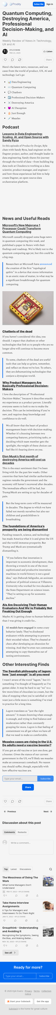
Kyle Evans (15, 50)
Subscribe (38, 4)
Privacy (28, 991)
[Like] (5, 60)
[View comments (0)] (13, 60)
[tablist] (15, 832)
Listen (49, 51)
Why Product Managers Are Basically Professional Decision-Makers (25, 386)
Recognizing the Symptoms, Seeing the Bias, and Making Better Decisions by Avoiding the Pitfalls (20, 937)
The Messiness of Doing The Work (20, 879)
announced (46, 264)
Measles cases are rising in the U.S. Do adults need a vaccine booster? (27, 743)
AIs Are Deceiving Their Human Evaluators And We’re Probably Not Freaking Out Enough (27, 608)
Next (46, 811)
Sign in (49, 4)
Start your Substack (20, 1001)
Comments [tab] (9, 832)
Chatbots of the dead (17, 331)
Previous (11, 811)
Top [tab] (6, 869)
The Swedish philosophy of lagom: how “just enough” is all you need (26, 672)
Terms (37, 991)
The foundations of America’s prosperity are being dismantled (25, 527)
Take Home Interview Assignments (15, 904)
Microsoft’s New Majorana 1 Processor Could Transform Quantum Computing (21, 228)
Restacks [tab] (22, 832)
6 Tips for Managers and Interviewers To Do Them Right (18, 912)
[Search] (51, 869)
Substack (13, 1008)
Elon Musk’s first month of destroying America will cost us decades (24, 460)
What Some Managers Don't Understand (16, 886)
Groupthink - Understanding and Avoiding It (20, 929)
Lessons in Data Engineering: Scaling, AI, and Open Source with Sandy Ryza (25, 137)
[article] (28, 886)
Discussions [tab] (25, 869)
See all (8, 952)
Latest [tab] (14, 869)
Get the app (43, 1001)
